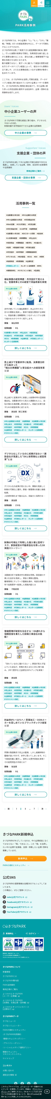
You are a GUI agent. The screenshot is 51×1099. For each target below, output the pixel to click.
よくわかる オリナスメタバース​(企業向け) (16, 1007)
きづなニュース (9, 1021)
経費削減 (33, 229)
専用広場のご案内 (10, 989)
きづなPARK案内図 (11, 980)
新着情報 (6, 971)
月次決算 (32, 224)
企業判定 (30, 261)
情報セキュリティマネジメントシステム (12, 1052)
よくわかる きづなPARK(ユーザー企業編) (13, 994)
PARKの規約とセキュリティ (14, 865)
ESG (30, 256)
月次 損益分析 (12, 229)
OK (47, 1091)
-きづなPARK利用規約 (12, 1034)
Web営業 (10, 224)
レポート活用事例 (28, 266)
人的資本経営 (12, 238)
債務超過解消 (32, 252)
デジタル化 (11, 256)
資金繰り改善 (19, 247)
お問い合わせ (8, 1070)
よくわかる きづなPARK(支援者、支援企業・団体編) (14, 1001)
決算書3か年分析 (13, 215)
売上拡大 (33, 238)
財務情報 (20, 261)
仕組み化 (38, 243)
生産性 (37, 270)
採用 (9, 247)
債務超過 (20, 243)
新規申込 (34, 6)
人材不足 (24, 229)
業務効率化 (11, 270)
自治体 (40, 233)
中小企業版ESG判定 (14, 220)
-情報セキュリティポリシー (14, 1038)
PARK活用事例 (9, 984)
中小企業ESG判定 (29, 215)
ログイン (41, 6)
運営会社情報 (8, 1074)
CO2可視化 (22, 224)
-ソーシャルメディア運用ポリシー (17, 1047)
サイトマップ (8, 1058)
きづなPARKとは (10, 976)
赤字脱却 (20, 252)
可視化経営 (31, 247)
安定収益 (10, 243)
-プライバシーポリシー (12, 1043)
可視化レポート (13, 266)
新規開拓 (23, 238)
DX (36, 256)
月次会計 (10, 252)
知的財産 (10, 261)
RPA (39, 266)
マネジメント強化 (25, 270)
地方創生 (22, 256)
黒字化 (29, 243)
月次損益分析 (30, 220)
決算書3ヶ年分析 (13, 233)
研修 (42, 256)
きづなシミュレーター (12, 1025)
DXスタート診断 (29, 233)
